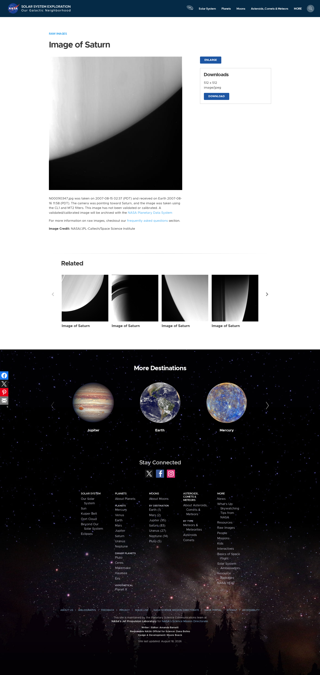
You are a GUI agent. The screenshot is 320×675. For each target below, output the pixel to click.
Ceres (119, 562)
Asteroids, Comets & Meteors (190, 496)
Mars (118, 525)
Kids (220, 543)
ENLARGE (210, 60)
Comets (188, 540)
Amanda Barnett (169, 627)
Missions (223, 538)
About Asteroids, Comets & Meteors (195, 510)
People (222, 533)
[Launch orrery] (190, 9)
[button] (298, 8)
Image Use (141, 610)
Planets (120, 493)
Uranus (120, 541)
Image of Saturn (76, 326)
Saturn (119, 536)
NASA (14, 8)
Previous (53, 294)
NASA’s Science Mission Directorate (185, 621)
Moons (154, 493)
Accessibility (251, 610)
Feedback (107, 610)
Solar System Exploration (46, 5)
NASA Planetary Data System (150, 212)
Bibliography (87, 610)
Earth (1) (155, 509)
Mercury (227, 430)
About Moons (159, 498)
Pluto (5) (155, 541)
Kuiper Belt (89, 513)
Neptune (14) (158, 536)
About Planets (125, 498)
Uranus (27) (157, 530)
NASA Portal (212, 610)
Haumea (121, 573)
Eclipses (87, 533)
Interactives (225, 548)
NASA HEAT (226, 583)
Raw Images (58, 33)
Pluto (118, 557)
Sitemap (232, 610)
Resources (224, 522)
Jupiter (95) (157, 520)
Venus (119, 515)
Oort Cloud (89, 519)
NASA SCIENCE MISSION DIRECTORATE (176, 610)
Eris (117, 578)
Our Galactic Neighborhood (46, 11)
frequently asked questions (147, 220)
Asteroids (190, 535)
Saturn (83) (157, 525)
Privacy (124, 610)
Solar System (90, 493)
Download (216, 96)
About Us (66, 610)
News (221, 498)
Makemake (123, 568)
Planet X (121, 589)
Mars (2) (155, 515)
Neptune (121, 546)
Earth (160, 430)
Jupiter (93, 430)
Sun (83, 508)
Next (267, 294)
